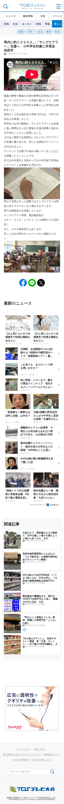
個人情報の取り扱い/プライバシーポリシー (22, 754)
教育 (48, 31)
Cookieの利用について (42, 760)
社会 (15, 23)
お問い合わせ (39, 749)
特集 (47, 23)
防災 (57, 31)
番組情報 (28, 16)
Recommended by (38, 505)
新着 (6, 23)
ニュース (11, 16)
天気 (42, 16)
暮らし (58, 23)
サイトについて (24, 749)
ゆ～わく (27, 23)
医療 (20, 31)
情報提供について (51, 754)
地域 (38, 23)
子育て (30, 31)
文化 (40, 31)
